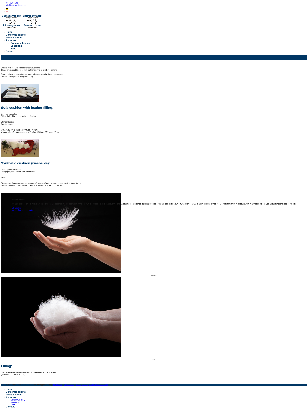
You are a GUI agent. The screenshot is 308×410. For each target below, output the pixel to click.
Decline (18, 208)
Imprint (30, 210)
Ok (13, 208)
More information (19, 210)
